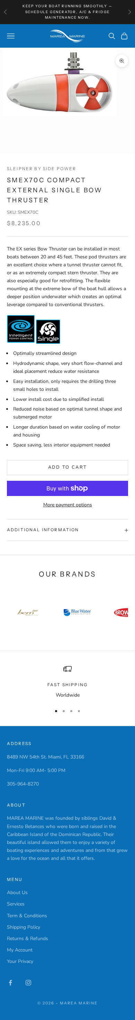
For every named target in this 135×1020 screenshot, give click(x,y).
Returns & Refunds (27, 938)
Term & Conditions (27, 915)
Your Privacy (20, 961)
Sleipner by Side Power (41, 168)
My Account (20, 950)
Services (16, 904)
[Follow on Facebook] (10, 982)
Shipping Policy (23, 927)
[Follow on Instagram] (28, 982)
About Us (17, 892)
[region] (67, 682)
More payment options (67, 505)
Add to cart (67, 467)
